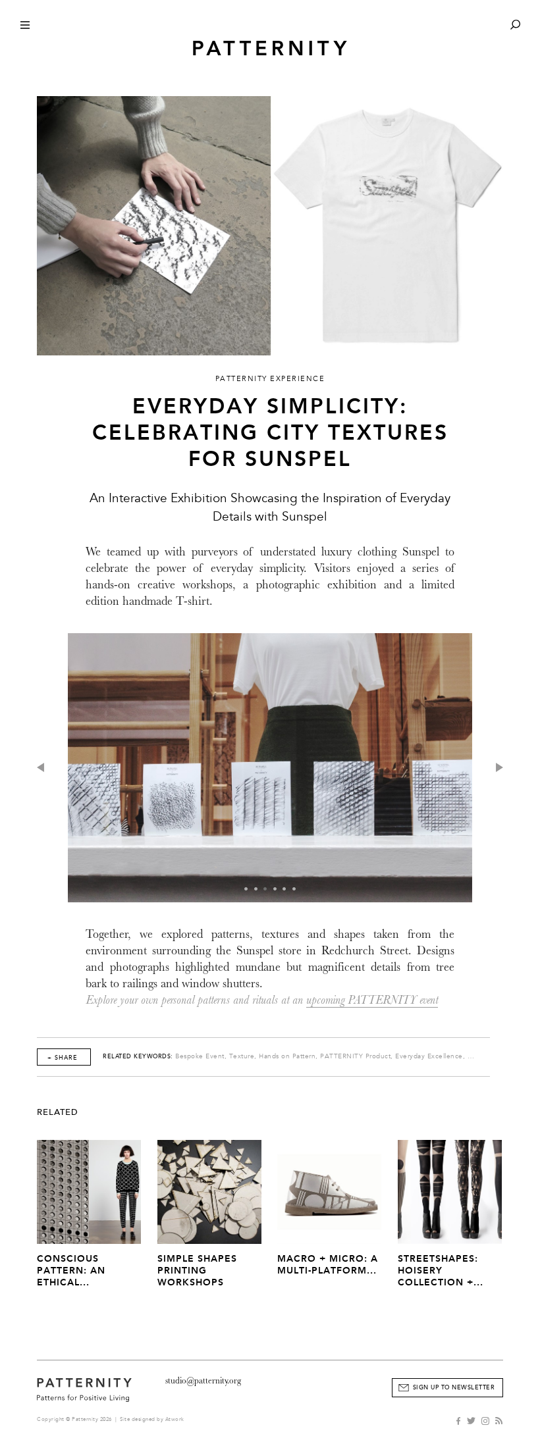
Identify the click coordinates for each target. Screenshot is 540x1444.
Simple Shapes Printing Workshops (197, 1270)
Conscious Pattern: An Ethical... (71, 1270)
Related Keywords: (138, 1056)
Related (57, 1112)
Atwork (174, 1419)
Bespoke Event (200, 1056)
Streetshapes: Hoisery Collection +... (440, 1270)
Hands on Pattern (287, 1056)
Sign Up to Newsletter (454, 1387)
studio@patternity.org (203, 1380)
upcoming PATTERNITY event (372, 1000)
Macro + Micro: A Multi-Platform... (327, 1264)
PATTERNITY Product (355, 1056)
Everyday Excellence (429, 1056)
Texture (242, 1056)
